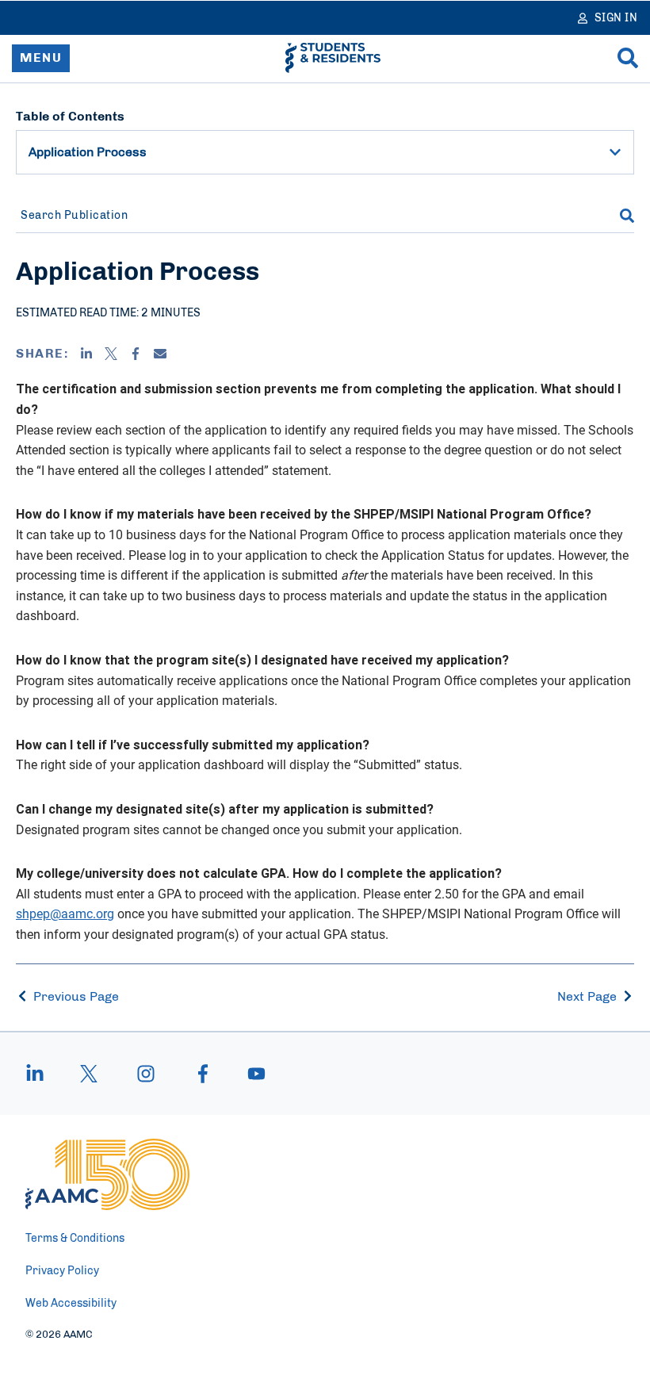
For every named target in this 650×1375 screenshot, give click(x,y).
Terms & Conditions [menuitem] (74, 1238)
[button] (615, 152)
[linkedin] (42, 1073)
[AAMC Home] (107, 1174)
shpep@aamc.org (65, 913)
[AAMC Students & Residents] (332, 58)
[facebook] (202, 1073)
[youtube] (248, 1073)
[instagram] (145, 1073)
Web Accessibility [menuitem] (71, 1303)
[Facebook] (135, 353)
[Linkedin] (86, 353)
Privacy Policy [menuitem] (62, 1271)
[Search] (627, 57)
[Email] (160, 353)
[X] (111, 353)
